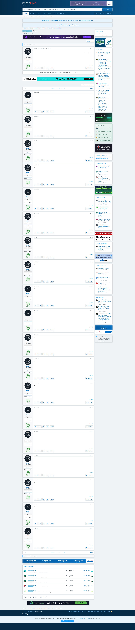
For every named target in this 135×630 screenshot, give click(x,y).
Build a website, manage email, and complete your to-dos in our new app (67, 20)
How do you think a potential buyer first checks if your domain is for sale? (103, 156)
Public (72, 25)
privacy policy (83, 618)
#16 (92, 431)
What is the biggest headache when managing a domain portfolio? (104, 201)
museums (53, 592)
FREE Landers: (60, 25)
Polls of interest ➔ (101, 163)
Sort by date (84, 85)
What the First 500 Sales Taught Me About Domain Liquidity (104, 248)
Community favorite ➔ (102, 243)
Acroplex (105, 322)
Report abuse (80, 611)
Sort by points (90, 85)
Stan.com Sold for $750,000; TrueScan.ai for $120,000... (104, 214)
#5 (92, 165)
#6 (92, 189)
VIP (27, 58)
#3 (92, 116)
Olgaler (104, 71)
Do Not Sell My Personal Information (91, 611)
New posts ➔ (99, 49)
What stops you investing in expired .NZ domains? (104, 220)
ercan (24, 33)
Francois (29, 572)
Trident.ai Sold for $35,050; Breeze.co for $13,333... (103, 226)
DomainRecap (107, 87)
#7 (92, 213)
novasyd (29, 577)
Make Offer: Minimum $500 (42, 572)
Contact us (69, 611)
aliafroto (104, 56)
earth (49, 592)
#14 (92, 383)
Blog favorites (100, 297)
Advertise (74, 611)
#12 (92, 334)
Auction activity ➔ (101, 125)
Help (109, 611)
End (35, 570)
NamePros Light (30, 611)
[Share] (91, 48)
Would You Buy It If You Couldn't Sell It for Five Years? (104, 308)
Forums (25, 13)
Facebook (101, 34)
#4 (92, 140)
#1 (92, 48)
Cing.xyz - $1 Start (102, 134)
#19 (92, 504)
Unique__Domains (105, 94)
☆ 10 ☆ (28, 60)
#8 (92, 237)
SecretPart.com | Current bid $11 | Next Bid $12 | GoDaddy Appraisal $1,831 (104, 131)
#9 (92, 261)
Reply (92, 65)
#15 (92, 407)
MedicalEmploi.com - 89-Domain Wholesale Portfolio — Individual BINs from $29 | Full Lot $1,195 (104, 76)
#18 (92, 479)
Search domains (107, 9)
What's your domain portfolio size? (103, 172)
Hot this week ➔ (100, 197)
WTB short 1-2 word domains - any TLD (103, 272)
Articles (105, 35)
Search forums (50, 16)
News (38, 13)
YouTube (102, 35)
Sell (49, 13)
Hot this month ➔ (101, 265)
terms (88, 618)
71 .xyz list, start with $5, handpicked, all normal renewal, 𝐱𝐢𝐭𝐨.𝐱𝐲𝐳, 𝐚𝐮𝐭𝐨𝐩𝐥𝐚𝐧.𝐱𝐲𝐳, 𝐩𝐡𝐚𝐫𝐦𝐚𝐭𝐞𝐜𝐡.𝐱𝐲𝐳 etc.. (104, 128)
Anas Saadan (104, 81)
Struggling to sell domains (104, 283)
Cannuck (29, 592)
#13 (92, 358)
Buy (44, 13)
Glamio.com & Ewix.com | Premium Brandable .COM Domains (104, 54)
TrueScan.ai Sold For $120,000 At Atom (103, 207)
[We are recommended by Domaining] (25, 614)
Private (76, 25)
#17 (92, 455)
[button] (35, 13)
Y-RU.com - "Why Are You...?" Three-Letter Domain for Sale (103, 92)
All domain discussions (40, 16)
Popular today (25, 16)
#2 (92, 92)
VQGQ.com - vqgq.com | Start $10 (104, 140)
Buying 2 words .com (103, 268)
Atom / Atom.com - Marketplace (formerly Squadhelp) (103, 85)
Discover (32, 13)
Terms (102, 611)
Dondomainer (30, 587)
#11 (92, 310)
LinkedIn (106, 34)
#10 (92, 286)
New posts (32, 16)
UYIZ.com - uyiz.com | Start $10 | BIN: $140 (104, 137)
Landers (55, 13)
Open (65, 25)
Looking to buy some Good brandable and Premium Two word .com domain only (104, 289)
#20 (92, 528)
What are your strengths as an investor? (104, 166)
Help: (69, 25)
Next (92, 88)
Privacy (105, 611)
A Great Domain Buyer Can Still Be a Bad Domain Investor (104, 301)
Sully (104, 250)
